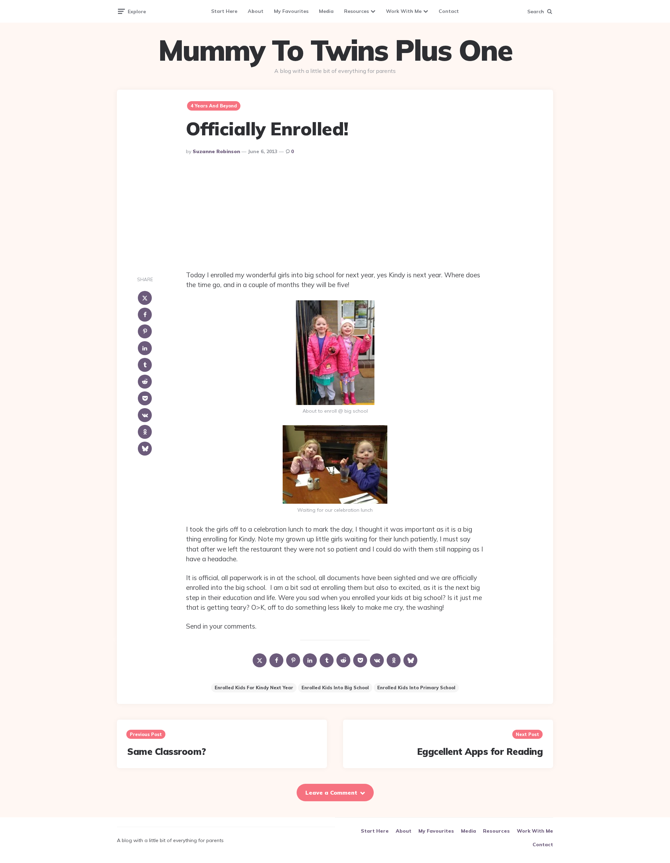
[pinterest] (145, 331)
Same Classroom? (166, 751)
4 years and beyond (214, 105)
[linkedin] (145, 348)
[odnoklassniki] (145, 432)
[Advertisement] (335, 214)
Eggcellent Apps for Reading (480, 751)
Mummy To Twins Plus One (335, 50)
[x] (145, 298)
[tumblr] (145, 365)
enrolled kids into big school (335, 687)
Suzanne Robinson (216, 151)
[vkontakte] (145, 415)
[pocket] (145, 398)
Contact (449, 11)
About (255, 11)
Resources (356, 11)
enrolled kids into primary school (416, 687)
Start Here (224, 11)
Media (326, 11)
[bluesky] (145, 449)
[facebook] (145, 315)
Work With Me (404, 11)
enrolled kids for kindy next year (254, 687)
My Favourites (291, 11)
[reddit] (145, 382)
